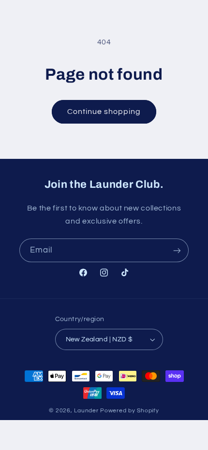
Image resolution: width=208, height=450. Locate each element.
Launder (87, 410)
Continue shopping (104, 111)
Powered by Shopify (129, 410)
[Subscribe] (177, 250)
